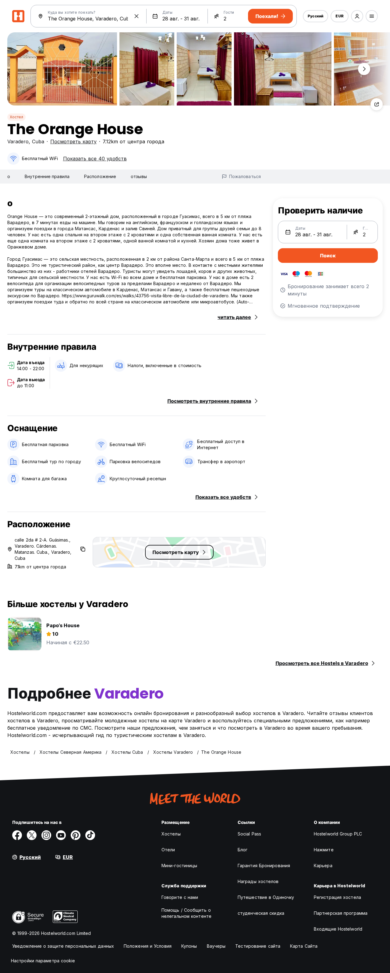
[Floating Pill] (364, 69)
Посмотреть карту (73, 141)
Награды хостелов (258, 881)
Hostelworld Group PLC (338, 833)
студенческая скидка (261, 913)
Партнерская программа (340, 913)
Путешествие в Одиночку (266, 897)
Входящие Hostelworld (338, 929)
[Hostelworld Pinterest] (75, 835)
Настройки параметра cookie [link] (43, 960)
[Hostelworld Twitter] (32, 835)
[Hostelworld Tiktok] (90, 835)
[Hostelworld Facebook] (17, 835)
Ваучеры (216, 946)
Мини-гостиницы (179, 865)
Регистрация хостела (337, 897)
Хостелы (171, 833)
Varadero (18, 141)
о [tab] (8, 176)
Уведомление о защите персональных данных (63, 946)
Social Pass (249, 833)
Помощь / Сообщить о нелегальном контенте (186, 913)
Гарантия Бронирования (264, 865)
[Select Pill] (357, 16)
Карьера (323, 865)
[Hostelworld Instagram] (46, 835)
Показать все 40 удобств (95, 159)
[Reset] (136, 16)
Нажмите (324, 849)
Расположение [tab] (100, 176)
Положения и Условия (148, 946)
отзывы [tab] (139, 176)
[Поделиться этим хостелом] (376, 104)
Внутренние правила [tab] (47, 176)
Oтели (168, 849)
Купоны (189, 946)
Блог (242, 849)
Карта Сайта (303, 946)
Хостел (16, 117)
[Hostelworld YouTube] (61, 835)
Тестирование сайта (257, 946)
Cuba (38, 141)
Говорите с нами (179, 897)
